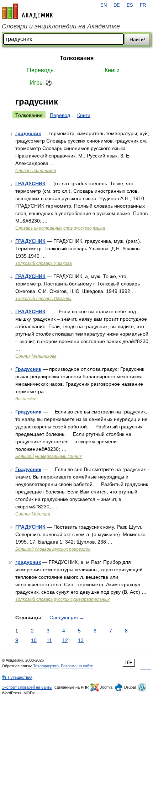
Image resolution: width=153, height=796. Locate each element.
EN (103, 5)
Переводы (41, 70)
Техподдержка (46, 666)
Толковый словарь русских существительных (62, 599)
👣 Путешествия (17, 677)
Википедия (26, 398)
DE (117, 5)
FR (143, 5)
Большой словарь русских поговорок (52, 549)
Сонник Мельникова (36, 356)
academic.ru (27, 11)
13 (81, 640)
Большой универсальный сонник (48, 456)
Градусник (28, 369)
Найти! (137, 39)
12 (65, 640)
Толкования (77, 58)
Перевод (60, 115)
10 (34, 640)
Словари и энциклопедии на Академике (61, 26)
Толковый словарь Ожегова (43, 298)
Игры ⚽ (41, 83)
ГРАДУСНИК (30, 183)
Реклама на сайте (77, 666)
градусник (28, 133)
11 (49, 640)
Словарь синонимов (35, 170)
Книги (112, 70)
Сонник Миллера (32, 514)
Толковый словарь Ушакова (43, 263)
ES (130, 5)
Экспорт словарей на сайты (27, 687)
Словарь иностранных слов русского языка (60, 228)
